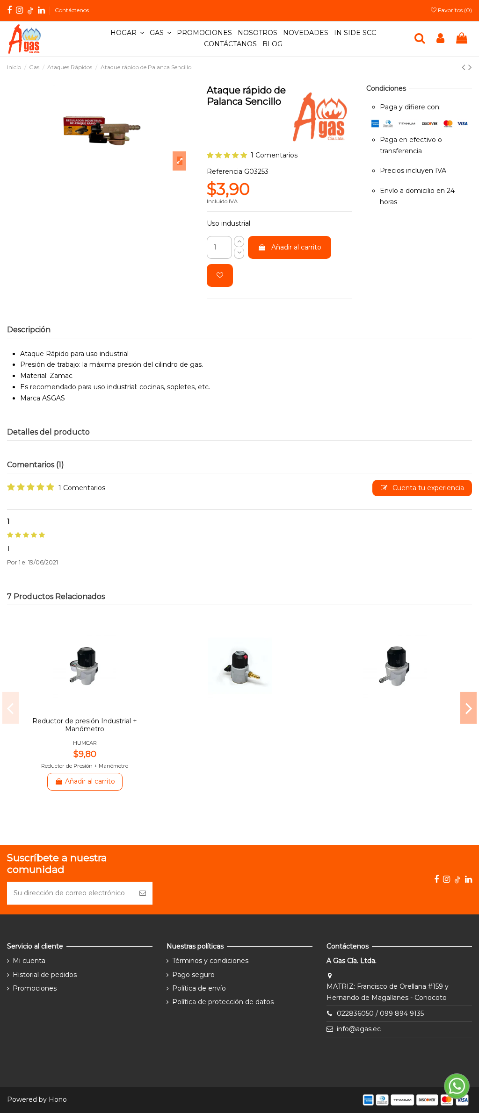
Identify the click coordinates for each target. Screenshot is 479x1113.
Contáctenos (72, 10)
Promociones (35, 988)
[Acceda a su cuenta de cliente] (440, 39)
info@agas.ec (359, 1029)
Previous (10, 708)
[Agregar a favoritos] (220, 275)
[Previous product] (465, 67)
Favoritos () (454, 10)
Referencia (224, 171)
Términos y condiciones (210, 960)
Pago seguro (193, 974)
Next (468, 708)
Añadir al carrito (296, 247)
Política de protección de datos (223, 1002)
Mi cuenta (29, 960)
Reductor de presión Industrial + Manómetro (84, 725)
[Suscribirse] (142, 893)
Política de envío (199, 988)
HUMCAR (85, 743)
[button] (127, 33)
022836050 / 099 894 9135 (380, 1013)
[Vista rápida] (91, 704)
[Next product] (470, 67)
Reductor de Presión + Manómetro (84, 766)
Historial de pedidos (45, 974)
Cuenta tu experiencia (427, 488)
